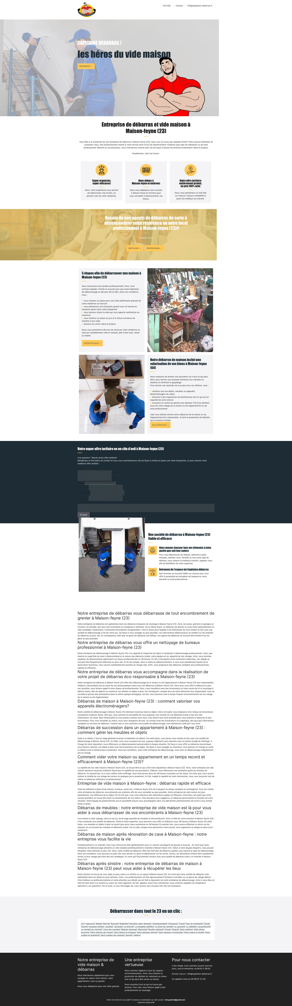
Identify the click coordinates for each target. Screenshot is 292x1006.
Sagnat (175, 929)
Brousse (114, 923)
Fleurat (84, 926)
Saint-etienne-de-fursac (101, 932)
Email (81, 483)
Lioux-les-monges (111, 929)
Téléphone (83, 487)
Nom (114, 478)
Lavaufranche (204, 926)
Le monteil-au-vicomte (91, 929)
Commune (83, 498)
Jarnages (118, 926)
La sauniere (179, 926)
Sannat (128, 935)
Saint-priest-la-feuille (194, 932)
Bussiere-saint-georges (140, 923)
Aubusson (90, 923)
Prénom (115, 473)
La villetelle (191, 926)
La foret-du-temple (164, 926)
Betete (99, 923)
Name (81, 469)
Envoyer (83, 515)
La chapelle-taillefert (144, 926)
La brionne (129, 926)
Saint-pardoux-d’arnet (147, 932)
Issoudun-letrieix (96, 926)
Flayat (206, 923)
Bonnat (106, 923)
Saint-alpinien (186, 929)
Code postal (84, 493)
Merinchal (142, 929)
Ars (82, 923)
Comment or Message (88, 502)
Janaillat (109, 926)
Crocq (181, 923)
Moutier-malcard (155, 929)
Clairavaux (173, 923)
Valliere (136, 935)
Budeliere (124, 923)
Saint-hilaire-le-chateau (125, 932)
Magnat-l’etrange (129, 929)
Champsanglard (159, 923)
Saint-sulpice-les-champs (112, 935)
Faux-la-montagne (194, 923)
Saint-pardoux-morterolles (170, 932)
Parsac (167, 929)
